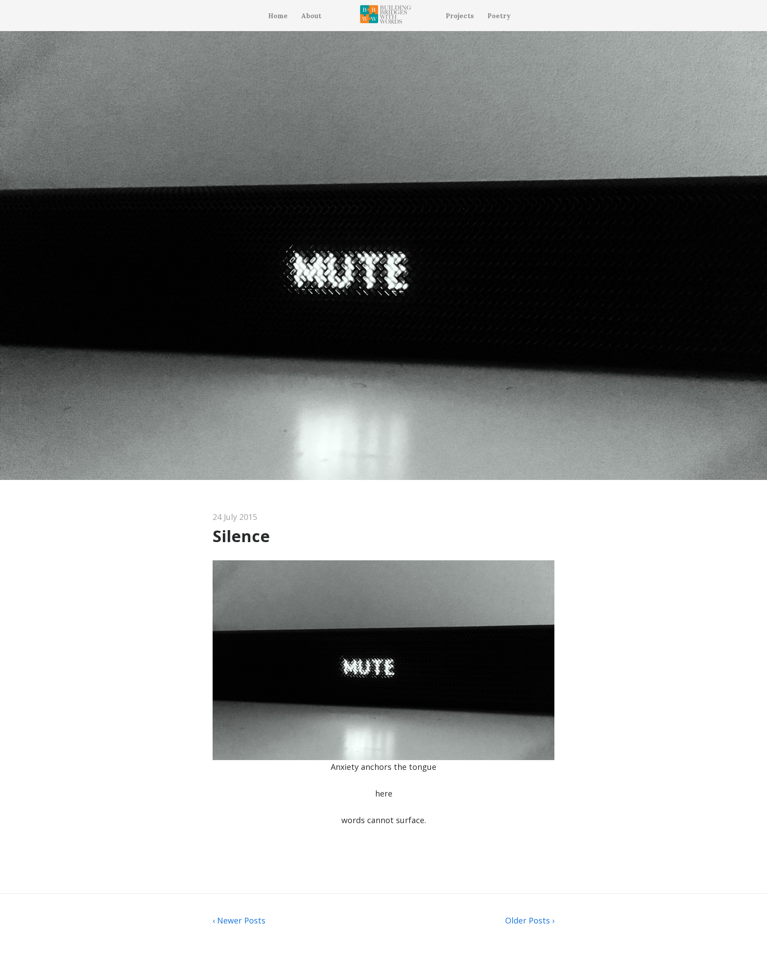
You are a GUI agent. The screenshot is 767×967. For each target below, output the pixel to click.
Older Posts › (529, 920)
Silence (241, 536)
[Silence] (383, 477)
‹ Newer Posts (239, 920)
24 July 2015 (235, 516)
